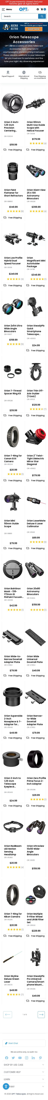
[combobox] (24, 16)
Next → (41, 1015)
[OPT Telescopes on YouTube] (20, 1058)
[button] (6, 1086)
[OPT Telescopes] (24, 9)
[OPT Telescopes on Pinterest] (40, 1058)
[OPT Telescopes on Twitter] (13, 1058)
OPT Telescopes (18, 1094)
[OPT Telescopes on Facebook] (6, 1058)
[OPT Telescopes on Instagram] (26, 1058)
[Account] (38, 9)
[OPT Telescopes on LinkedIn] (33, 1058)
